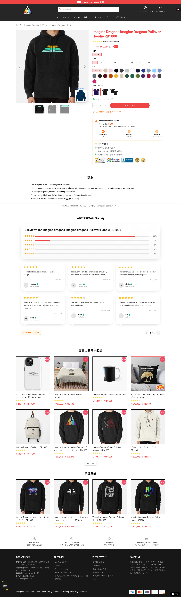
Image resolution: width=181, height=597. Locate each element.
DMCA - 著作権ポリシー (64, 572)
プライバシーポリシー (63, 569)
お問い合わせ (98, 572)
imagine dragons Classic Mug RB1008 (109, 394)
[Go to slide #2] (52, 109)
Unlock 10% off (5, 586)
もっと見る (90, 463)
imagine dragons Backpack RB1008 (31, 447)
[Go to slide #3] (65, 109)
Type (94, 51)
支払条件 (96, 565)
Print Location (98, 86)
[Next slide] (84, 66)
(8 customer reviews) (111, 42)
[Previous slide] (19, 66)
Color (94, 66)
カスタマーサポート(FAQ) (103, 576)
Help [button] (176, 594)
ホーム (19, 25)
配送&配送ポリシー (100, 562)
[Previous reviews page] (146, 333)
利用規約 (58, 565)
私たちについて (61, 562)
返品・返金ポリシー (100, 569)
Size (94, 58)
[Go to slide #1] (39, 109)
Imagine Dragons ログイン (36, 25)
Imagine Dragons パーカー (62, 25)
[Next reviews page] (158, 333)
